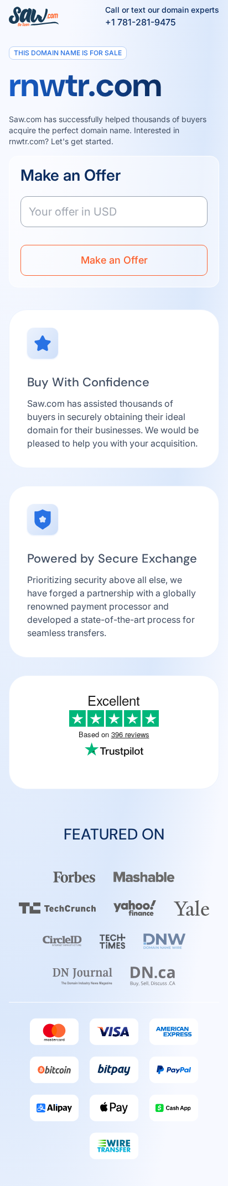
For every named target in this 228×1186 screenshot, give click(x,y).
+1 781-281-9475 (140, 22)
